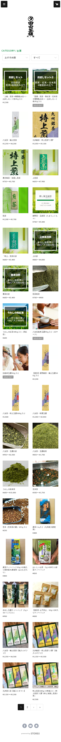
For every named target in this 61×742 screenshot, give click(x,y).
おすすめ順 (10, 57)
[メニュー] (4, 4)
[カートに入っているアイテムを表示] (57, 4)
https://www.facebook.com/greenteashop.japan (24, 726)
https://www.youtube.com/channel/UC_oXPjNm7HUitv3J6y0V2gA (30, 726)
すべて (36, 57)
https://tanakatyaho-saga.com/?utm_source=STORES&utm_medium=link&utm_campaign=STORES (36, 726)
